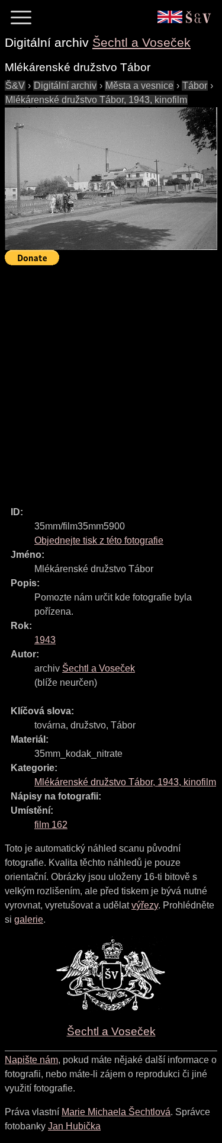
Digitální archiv (65, 86)
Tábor (194, 86)
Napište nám (31, 1060)
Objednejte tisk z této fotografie (98, 540)
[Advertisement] (111, 380)
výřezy (144, 905)
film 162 (50, 825)
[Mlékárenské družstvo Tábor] (111, 178)
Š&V (15, 86)
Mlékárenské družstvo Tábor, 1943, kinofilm (96, 100)
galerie (28, 919)
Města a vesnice (139, 86)
